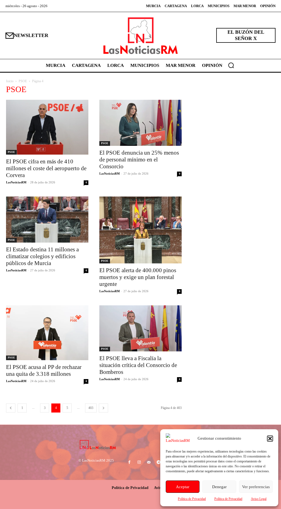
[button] (270, 438)
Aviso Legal (258, 499)
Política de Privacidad (192, 499)
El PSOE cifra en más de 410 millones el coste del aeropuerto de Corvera (46, 168)
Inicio (9, 81)
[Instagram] (139, 462)
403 (90, 408)
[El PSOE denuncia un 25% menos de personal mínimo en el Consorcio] (140, 123)
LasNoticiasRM (16, 182)
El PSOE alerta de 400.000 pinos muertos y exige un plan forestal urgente (137, 277)
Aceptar (182, 487)
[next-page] (103, 408)
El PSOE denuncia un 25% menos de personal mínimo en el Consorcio (139, 159)
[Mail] (148, 462)
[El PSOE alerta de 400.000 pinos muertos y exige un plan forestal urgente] (140, 230)
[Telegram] (158, 462)
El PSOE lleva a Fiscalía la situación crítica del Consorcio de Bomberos (138, 365)
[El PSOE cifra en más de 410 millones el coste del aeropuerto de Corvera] (47, 127)
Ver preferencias (256, 487)
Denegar (219, 487)
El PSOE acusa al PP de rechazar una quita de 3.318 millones (44, 370)
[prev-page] (10, 408)
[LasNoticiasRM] (140, 35)
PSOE (23, 81)
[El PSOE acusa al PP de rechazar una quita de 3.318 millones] (47, 332)
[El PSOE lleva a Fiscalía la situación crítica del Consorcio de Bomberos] (140, 328)
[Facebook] (129, 462)
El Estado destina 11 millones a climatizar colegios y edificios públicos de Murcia (42, 256)
